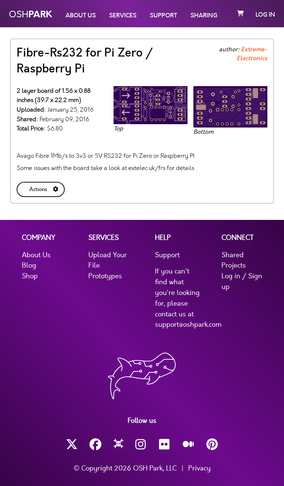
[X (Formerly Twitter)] (72, 444)
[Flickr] (165, 444)
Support (163, 15)
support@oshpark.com (188, 324)
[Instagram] (141, 444)
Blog (29, 265)
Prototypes (105, 276)
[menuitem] (41, 188)
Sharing (203, 15)
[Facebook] (95, 444)
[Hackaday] (118, 444)
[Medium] (189, 445)
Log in (265, 15)
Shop (30, 276)
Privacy (199, 468)
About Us (80, 15)
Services (122, 15)
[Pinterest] (212, 444)
